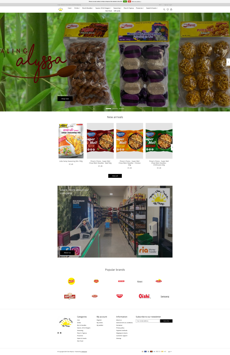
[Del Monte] (96, 281)
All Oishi (64, 99)
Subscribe (166, 321)
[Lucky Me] (158, 281)
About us (119, 320)
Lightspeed (84, 351)
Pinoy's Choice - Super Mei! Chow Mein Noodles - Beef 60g (100, 162)
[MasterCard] (151, 352)
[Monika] (94, 296)
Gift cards (117, 11)
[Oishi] (144, 296)
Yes (125, 1)
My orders (100, 322)
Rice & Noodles (81, 325)
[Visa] (154, 352)
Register (99, 320)
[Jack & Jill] (121, 281)
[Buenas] (71, 281)
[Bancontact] (165, 352)
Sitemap (118, 338)
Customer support (121, 336)
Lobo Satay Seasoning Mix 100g (71, 161)
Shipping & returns (121, 333)
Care (78, 320)
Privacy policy (120, 328)
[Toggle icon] (164, 9)
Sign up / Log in (168, 5)
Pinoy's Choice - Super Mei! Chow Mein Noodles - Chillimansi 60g (159, 163)
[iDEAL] (162, 352)
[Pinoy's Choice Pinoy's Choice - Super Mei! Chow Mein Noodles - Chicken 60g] (129, 141)
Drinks (79, 322)
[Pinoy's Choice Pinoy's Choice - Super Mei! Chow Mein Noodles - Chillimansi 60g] (159, 141)
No (129, 1)
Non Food (108, 11)
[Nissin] (119, 296)
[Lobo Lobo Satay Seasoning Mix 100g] (71, 141)
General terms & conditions (124, 322)
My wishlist (100, 325)
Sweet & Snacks (82, 338)
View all (115, 176)
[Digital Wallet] (158, 352)
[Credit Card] (148, 352)
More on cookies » (136, 1)
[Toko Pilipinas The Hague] (61, 9)
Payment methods (121, 330)
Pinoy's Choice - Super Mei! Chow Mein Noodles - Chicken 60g (130, 163)
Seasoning (80, 330)
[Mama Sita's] (69, 296)
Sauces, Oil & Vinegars (83, 328)
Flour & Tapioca (129, 8)
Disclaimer (119, 325)
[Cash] (142, 352)
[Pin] (145, 352)
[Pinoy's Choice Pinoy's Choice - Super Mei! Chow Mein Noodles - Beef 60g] (100, 141)
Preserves (80, 336)
